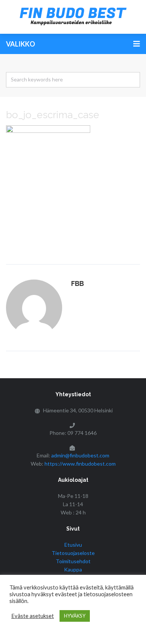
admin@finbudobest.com (80, 455)
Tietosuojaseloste (73, 553)
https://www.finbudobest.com (80, 463)
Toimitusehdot (73, 561)
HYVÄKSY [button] (74, 616)
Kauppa (73, 569)
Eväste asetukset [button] (32, 616)
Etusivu (73, 544)
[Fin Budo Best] (73, 17)
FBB (77, 283)
